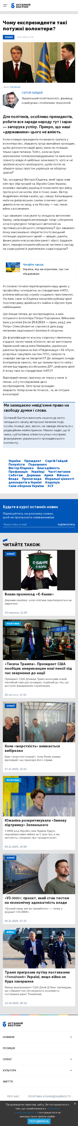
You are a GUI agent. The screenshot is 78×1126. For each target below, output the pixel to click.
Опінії (8, 37)
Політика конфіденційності (49, 1096)
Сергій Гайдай (32, 92)
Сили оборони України (26, 486)
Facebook (15, 87)
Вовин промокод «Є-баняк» (29, 594)
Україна (15, 461)
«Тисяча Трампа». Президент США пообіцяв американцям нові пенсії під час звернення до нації (38, 668)
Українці (37, 471)
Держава (34, 475)
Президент (32, 461)
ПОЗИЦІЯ (9, 1048)
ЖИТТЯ (8, 1081)
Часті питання (59, 471)
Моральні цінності (59, 479)
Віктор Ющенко (21, 468)
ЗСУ (50, 486)
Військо (63, 475)
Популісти (17, 464)
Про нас (13, 1096)
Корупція (52, 482)
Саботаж (16, 475)
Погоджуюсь (39, 1121)
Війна (10, 932)
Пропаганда (31, 479)
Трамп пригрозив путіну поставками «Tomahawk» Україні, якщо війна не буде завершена (37, 977)
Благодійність (48, 468)
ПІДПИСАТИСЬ (66, 524)
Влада (13, 479)
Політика (13, 623)
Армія (48, 475)
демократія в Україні (25, 482)
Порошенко (37, 464)
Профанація (18, 471)
